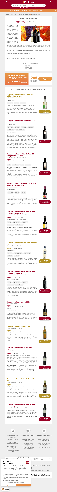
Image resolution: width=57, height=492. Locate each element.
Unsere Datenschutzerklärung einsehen (10, 480)
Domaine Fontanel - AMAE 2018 (18, 326)
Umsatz (7, 14)
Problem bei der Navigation (32, 465)
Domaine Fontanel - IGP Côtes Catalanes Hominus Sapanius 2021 (21, 184)
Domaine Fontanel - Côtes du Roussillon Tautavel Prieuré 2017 (21, 272)
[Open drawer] (6, 2)
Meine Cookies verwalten (45, 465)
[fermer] (55, 10)
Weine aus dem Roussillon (24, 14)
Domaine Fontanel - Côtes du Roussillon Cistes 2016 (21, 405)
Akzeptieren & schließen (23, 485)
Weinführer (13, 14)
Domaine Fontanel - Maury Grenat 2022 (21, 120)
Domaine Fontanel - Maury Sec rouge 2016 (20, 348)
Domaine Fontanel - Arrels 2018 (18, 302)
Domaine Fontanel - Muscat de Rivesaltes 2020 (22, 243)
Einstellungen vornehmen (8, 485)
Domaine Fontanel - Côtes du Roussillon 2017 (21, 380)
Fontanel (33, 58)
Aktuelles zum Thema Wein (44, 464)
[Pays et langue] (50, 2)
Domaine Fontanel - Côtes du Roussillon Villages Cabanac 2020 (21, 155)
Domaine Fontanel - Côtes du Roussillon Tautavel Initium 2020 (21, 212)
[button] (5, 489)
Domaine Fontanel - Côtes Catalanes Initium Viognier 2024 (20, 95)
